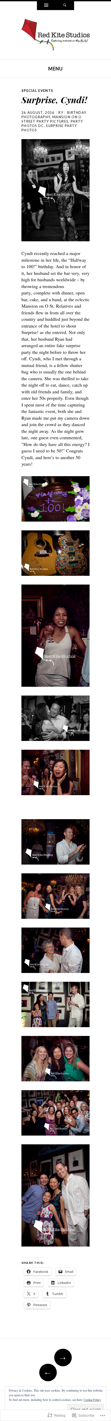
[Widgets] (46, 5)
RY (60, 112)
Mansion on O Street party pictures (51, 119)
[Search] (65, 5)
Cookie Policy (92, 1400)
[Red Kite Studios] (55, 34)
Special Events (37, 91)
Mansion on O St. (38, 306)
